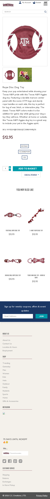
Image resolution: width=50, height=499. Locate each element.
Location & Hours (10, 347)
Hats (4, 380)
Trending (6, 363)
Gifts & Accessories (10, 401)
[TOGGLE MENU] (45, 5)
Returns (6, 478)
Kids (4, 377)
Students (6, 391)
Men (4, 370)
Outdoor (6, 384)
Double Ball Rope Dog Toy (13, 275)
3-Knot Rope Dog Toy (36, 230)
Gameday (6, 367)
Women (6, 373)
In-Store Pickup (9, 485)
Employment (7, 351)
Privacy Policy (41, 496)
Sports (5, 394)
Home (5, 398)
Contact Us (7, 344)
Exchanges (7, 482)
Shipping (6, 475)
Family (5, 387)
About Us (6, 340)
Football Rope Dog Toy (13, 230)
